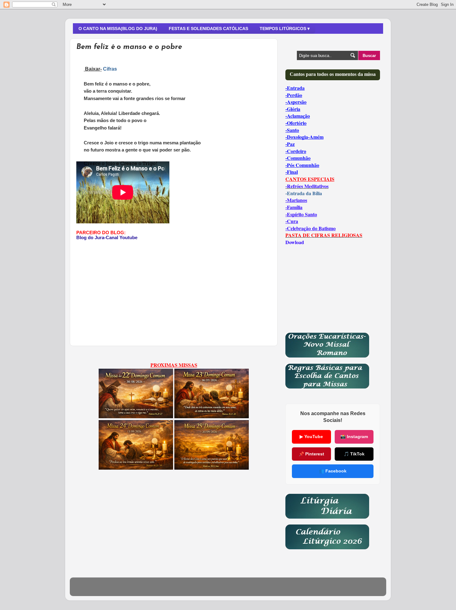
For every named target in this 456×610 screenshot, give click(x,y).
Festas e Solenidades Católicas (208, 28)
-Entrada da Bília (303, 193)
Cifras (110, 69)
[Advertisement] (128, 283)
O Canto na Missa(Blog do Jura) (117, 28)
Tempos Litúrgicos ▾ (285, 28)
